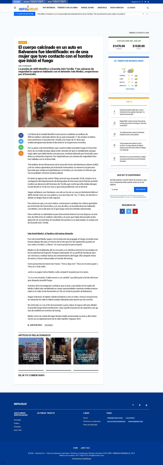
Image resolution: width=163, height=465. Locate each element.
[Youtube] (148, 2)
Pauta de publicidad (90, 425)
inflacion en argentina (116, 421)
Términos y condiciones (92, 421)
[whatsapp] (21, 147)
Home (85, 418)
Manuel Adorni (87, 8)
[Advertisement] (81, 23)
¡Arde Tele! (18, 430)
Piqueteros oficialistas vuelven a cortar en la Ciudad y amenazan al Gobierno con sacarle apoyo (31, 357)
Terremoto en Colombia (67, 8)
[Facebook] (142, 2)
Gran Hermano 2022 (135, 421)
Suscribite (141, 189)
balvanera (49, 325)
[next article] (143, 14)
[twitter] (21, 141)
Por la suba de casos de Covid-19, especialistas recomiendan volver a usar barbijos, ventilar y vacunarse (86, 357)
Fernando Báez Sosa (115, 418)
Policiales (23, 42)
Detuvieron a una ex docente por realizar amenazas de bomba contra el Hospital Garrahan (133, 159)
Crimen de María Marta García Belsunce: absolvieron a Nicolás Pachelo (58, 358)
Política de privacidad (116, 197)
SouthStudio (86, 459)
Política (16, 423)
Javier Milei (102, 8)
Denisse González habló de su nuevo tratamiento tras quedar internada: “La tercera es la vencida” (132, 112)
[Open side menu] (15, 8)
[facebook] (21, 135)
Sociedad (17, 420)
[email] (21, 153)
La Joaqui (131, 8)
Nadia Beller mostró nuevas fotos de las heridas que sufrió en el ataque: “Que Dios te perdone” (133, 123)
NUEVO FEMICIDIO (117, 8)
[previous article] (147, 14)
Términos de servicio (139, 197)
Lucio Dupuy (130, 418)
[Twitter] (145, 2)
